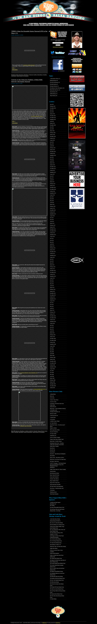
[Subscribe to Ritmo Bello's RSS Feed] (52, 34)
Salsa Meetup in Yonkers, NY (55, 544)
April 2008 (52, 376)
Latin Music (16, 432)
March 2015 (52, 223)
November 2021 (53, 117)
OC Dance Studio (53, 433)
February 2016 (52, 206)
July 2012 (52, 280)
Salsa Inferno (52, 455)
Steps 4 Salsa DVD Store (54, 475)
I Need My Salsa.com (54, 415)
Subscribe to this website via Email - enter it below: (58, 40)
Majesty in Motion (53, 428)
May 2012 (52, 283)
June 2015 (52, 219)
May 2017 (52, 178)
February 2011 (52, 312)
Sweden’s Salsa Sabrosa (54, 478)
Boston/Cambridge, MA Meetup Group (57, 524)
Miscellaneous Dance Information (17, 74)
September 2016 (53, 193)
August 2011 (52, 300)
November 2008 (53, 363)
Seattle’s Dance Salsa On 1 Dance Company (58, 469)
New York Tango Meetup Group (56, 540)
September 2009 (53, 344)
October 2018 (52, 153)
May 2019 (52, 144)
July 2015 (52, 217)
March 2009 (52, 355)
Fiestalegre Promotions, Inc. (55, 411)
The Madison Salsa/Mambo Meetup (56, 571)
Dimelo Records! (53, 406)
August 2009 (52, 346)
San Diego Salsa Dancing (28, 432)
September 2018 (53, 155)
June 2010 (52, 327)
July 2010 (52, 325)
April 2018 (52, 161)
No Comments (25, 75)
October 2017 (52, 170)
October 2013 (52, 253)
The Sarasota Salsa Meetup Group (56, 593)
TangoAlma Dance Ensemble (55, 484)
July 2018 (52, 157)
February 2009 (52, 357)
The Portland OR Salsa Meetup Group (57, 587)
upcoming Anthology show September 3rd (29, 372)
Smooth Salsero (53, 471)
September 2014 (53, 234)
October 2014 (52, 232)
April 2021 (52, 121)
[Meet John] (76, 39)
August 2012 (52, 278)
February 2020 (52, 132)
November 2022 (53, 108)
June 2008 (52, 372)
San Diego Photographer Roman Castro (57, 507)
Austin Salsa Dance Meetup (55, 519)
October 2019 (52, 138)
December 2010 (53, 315)
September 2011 (53, 298)
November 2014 (53, 230)
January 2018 (52, 164)
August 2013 (52, 257)
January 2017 (52, 185)
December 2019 (53, 136)
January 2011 (52, 314)
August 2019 (52, 140)
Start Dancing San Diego (54, 473)
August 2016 (52, 195)
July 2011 (52, 302)
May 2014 (52, 242)
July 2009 (52, 348)
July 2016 (52, 196)
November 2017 (53, 168)
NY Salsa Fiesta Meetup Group (55, 542)
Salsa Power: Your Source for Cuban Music (58, 459)
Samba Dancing (53, 93)
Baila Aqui (52, 396)
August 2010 (52, 323)
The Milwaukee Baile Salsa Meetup (56, 576)
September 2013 (53, 255)
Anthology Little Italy (29, 430)
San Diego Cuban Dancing (38, 74)
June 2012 (52, 281)
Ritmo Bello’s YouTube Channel (56, 441)
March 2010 (52, 332)
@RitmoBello (15, 69)
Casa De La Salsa (53, 401)
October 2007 (52, 387)
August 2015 (52, 215)
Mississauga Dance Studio (55, 429)
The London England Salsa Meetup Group (57, 563)
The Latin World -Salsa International (56, 486)
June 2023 (52, 104)
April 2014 (52, 244)
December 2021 (53, 115)
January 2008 (52, 382)
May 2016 (52, 200)
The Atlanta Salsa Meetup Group (56, 558)
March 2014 (52, 246)
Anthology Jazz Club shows (26, 426)
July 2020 (52, 127)
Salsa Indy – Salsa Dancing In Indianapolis (57, 453)
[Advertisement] (77, 233)
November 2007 (53, 385)
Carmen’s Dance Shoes (54, 399)
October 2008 (52, 365)
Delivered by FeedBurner (58, 47)
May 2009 (52, 351)
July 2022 (52, 110)
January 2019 (52, 149)
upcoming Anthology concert (37, 116)
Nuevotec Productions (54, 431)
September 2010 (53, 321)
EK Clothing (52, 505)
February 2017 (52, 183)
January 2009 (52, 359)
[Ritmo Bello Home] (48, 11)
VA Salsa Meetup (53, 598)
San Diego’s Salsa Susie (54, 461)
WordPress (58, 622)
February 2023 (52, 106)
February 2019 (52, 147)
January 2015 (52, 227)
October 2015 (52, 212)
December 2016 (53, 187)
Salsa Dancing (26, 74)
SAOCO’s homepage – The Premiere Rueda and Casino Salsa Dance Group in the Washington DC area (58, 464)
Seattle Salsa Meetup (53, 548)
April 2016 (52, 202)
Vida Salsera (52, 490)
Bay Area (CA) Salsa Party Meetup (56, 522)
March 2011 (52, 310)
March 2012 (52, 287)
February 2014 (52, 247)
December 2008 (53, 361)
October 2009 (52, 342)
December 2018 (53, 151)
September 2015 (53, 213)
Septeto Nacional (20, 75)
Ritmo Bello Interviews (15, 430)
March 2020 (52, 130)
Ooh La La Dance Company (55, 437)
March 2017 (52, 181)
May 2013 (52, 263)
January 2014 (52, 249)
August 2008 (52, 368)
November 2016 (53, 189)
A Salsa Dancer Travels (54, 78)
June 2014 (52, 240)
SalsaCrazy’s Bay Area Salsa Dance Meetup (58, 546)
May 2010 (52, 329)
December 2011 (53, 293)
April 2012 (52, 285)
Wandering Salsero (53, 492)
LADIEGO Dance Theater (54, 421)
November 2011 (53, 295)
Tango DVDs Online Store (55, 482)
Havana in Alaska (53, 413)
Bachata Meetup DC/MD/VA (55, 520)
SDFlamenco (52, 467)
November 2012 (53, 272)
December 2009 (53, 338)
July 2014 (52, 238)
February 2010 (52, 334)
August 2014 (52, 236)
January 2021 (52, 123)
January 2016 (52, 208)
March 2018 (52, 162)
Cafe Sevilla (52, 397)
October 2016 (52, 191)
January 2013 (52, 268)
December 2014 (53, 229)
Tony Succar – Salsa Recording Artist (57, 488)
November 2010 (53, 317)
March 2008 (52, 378)
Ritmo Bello (21, 432)
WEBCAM (44, 622)
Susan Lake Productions (54, 477)
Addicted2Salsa (53, 394)
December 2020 (53, 125)
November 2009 (53, 340)
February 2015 (52, 225)
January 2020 (52, 134)
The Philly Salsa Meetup (54, 582)
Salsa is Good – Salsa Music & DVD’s (57, 457)
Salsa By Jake (52, 450)
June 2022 (52, 111)
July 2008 (52, 370)
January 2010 (52, 336)
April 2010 (52, 331)
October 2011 (52, 297)
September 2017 (53, 172)
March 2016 (52, 204)
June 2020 (52, 128)
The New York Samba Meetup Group (57, 580)
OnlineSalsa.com (53, 435)
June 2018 (52, 159)
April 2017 (52, 179)
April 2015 (52, 221)
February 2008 (52, 380)
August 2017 (52, 174)
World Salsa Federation (54, 494)
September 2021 (53, 119)
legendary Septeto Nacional (29, 65)
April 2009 (52, 353)
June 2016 (52, 198)
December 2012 (53, 270)
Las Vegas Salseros (53, 423)
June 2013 (52, 261)
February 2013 (52, 266)
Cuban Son (31, 74)
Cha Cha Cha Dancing (54, 82)
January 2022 (52, 113)
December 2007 (53, 383)
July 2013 (52, 259)
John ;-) (13, 67)
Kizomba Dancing (53, 84)
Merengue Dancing (53, 86)
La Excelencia (52, 419)
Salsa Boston (52, 448)
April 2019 (52, 145)
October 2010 (52, 319)
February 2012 (52, 289)
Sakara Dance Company (54, 446)
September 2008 (53, 366)
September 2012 (53, 276)
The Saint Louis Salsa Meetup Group (56, 588)
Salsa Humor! (52, 451)
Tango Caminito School (54, 480)
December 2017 (53, 166)
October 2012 (52, 274)
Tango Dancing (52, 95)
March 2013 (52, 264)
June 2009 (52, 349)
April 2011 (52, 308)
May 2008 (52, 374)
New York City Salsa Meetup (55, 538)
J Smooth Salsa (53, 417)
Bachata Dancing (53, 80)
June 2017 (52, 176)
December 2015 (53, 210)
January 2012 (52, 291)
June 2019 (52, 142)
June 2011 (52, 304)
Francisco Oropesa (41, 430)
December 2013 (53, 251)
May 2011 (52, 306)
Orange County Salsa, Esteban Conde (57, 439)
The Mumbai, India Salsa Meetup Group (57, 578)
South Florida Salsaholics (54, 553)
